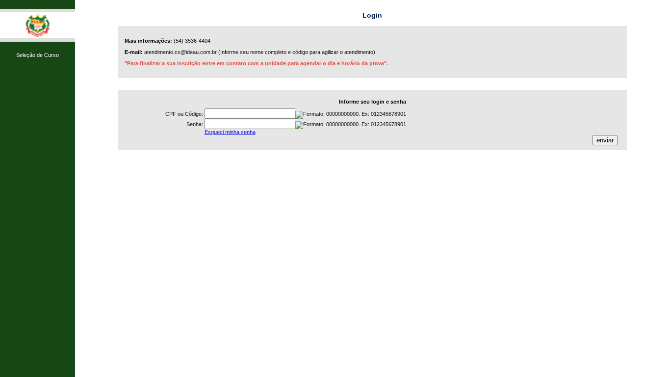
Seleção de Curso (37, 55)
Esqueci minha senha (230, 132)
